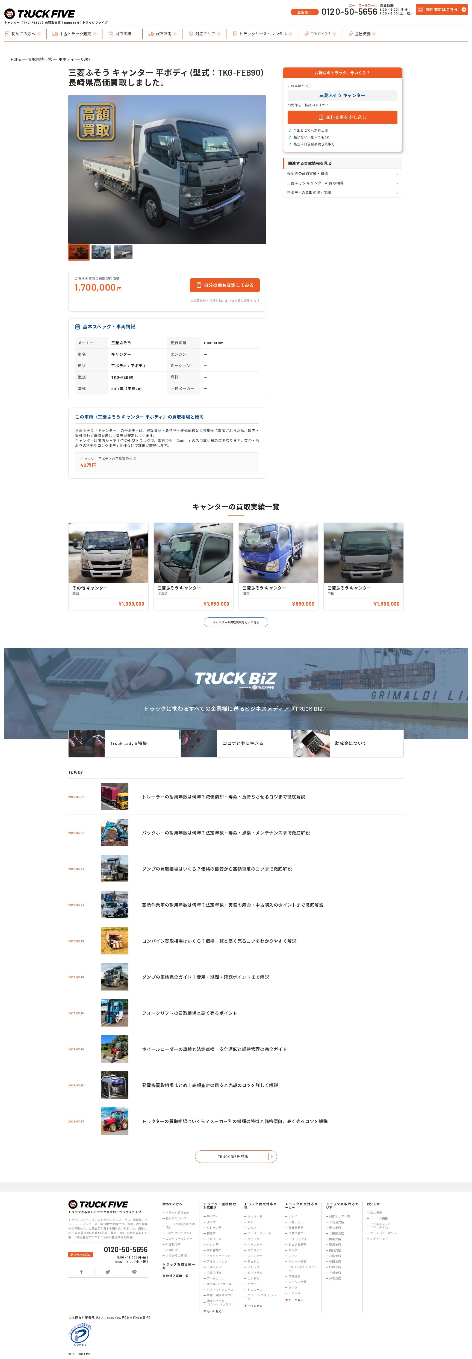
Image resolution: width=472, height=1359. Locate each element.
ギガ (250, 1222)
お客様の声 (173, 1244)
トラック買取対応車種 (260, 1206)
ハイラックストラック (262, 1296)
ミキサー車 (214, 1239)
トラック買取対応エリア (342, 1206)
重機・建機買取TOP (219, 1295)
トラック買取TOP (177, 1212)
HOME (16, 59)
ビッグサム (254, 1272)
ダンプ (211, 1222)
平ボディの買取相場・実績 (309, 192)
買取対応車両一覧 (175, 1276)
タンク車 (213, 1244)
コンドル (253, 1278)
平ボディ (66, 59)
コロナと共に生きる (243, 743)
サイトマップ (379, 1238)
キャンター (254, 1244)
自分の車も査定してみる (229, 285)
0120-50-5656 (349, 11)
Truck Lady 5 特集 (128, 743)
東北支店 (335, 1227)
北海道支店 (336, 1222)
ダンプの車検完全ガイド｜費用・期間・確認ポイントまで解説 (205, 977)
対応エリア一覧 (339, 1216)
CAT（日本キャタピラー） (303, 1268)
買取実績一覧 (40, 59)
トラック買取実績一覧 (179, 1266)
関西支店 (335, 1250)
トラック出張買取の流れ (180, 1225)
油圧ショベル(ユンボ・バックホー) (221, 1302)
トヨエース (254, 1289)
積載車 (211, 1233)
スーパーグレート (259, 1233)
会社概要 (363, 33)
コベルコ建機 (297, 1281)
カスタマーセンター (179, 1238)
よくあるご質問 (176, 1255)
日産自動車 (295, 1233)
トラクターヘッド (219, 1255)
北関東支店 (336, 1233)
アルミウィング (217, 1261)
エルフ (251, 1227)
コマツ (292, 1255)
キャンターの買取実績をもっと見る (236, 622)
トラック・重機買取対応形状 (219, 1206)
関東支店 (335, 1239)
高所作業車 (214, 1250)
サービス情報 (379, 1218)
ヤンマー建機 (297, 1261)
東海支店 (335, 1244)
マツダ (292, 1250)
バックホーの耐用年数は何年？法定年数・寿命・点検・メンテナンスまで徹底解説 (226, 832)
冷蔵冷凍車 (214, 1272)
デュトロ (253, 1261)
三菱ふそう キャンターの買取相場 (315, 183)
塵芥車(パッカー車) (219, 1284)
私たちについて (176, 1218)
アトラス (253, 1267)
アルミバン (214, 1267)
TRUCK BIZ (321, 33)
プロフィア (254, 1250)
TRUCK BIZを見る (233, 1156)
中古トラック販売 (76, 33)
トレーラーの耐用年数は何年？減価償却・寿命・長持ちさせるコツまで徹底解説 (223, 796)
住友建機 (294, 1276)
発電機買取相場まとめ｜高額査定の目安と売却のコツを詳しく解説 (210, 1085)
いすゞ (292, 1216)
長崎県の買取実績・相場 (307, 173)
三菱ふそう (295, 1222)
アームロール (215, 1278)
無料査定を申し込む (346, 117)
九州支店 (335, 1272)
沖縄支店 (335, 1278)
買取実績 (123, 33)
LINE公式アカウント (179, 1233)
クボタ (292, 1287)
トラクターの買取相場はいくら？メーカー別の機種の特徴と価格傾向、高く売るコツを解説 (235, 1121)
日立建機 (294, 1293)
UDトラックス (297, 1239)
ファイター (254, 1239)
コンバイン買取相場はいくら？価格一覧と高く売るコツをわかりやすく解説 (219, 941)
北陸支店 (335, 1255)
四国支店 (335, 1267)
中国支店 (335, 1261)
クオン (251, 1284)
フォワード (254, 1216)
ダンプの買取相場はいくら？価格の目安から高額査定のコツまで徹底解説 (217, 868)
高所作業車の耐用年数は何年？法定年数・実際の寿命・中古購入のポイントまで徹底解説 (232, 904)
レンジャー (254, 1255)
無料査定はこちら (442, 9)
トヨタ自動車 (297, 1244)
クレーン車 (214, 1227)
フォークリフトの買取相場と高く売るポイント (189, 1013)
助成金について (351, 743)
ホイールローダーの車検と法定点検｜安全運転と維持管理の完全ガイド (214, 1049)
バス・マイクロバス (220, 1289)
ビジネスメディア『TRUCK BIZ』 (382, 1225)
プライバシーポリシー (385, 1233)
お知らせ (172, 1250)
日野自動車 (295, 1227)
